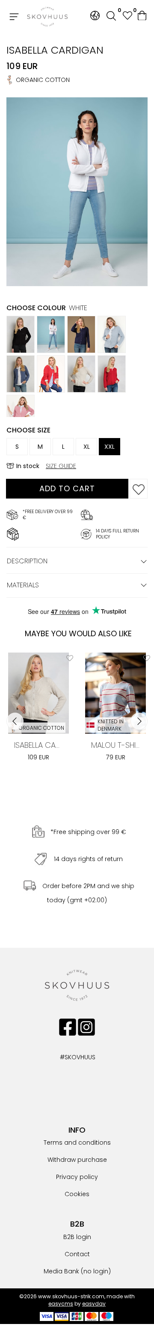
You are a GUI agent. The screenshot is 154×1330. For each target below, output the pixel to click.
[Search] (111, 17)
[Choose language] (95, 16)
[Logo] (47, 16)
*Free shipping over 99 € (88, 832)
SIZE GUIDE (61, 466)
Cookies (77, 1194)
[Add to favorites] (139, 489)
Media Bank (61, 1271)
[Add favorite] (69, 658)
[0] (143, 17)
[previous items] (15, 721)
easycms (60, 1303)
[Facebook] (67, 1027)
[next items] (139, 721)
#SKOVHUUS (68, 1057)
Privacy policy (77, 1177)
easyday (94, 1303)
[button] (127, 16)
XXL (109, 446)
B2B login (77, 1237)
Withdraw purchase (77, 1159)
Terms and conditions (77, 1142)
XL (86, 446)
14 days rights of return (88, 859)
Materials (23, 585)
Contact (77, 1254)
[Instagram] (86, 1027)
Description (27, 561)
